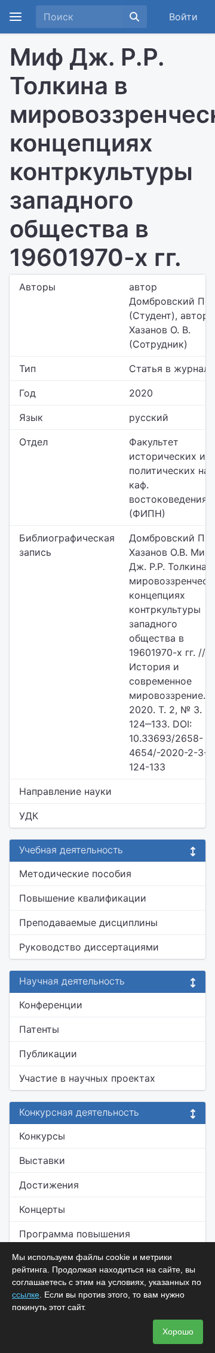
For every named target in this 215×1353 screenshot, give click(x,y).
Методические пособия (75, 874)
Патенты (39, 1029)
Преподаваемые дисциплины (88, 922)
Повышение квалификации (82, 898)
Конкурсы (42, 1136)
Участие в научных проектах (87, 1078)
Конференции (50, 1005)
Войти (183, 17)
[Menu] (15, 16)
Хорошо (178, 1331)
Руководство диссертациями (89, 947)
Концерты (42, 1209)
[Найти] (134, 16)
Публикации (48, 1054)
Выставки (42, 1160)
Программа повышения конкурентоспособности (77, 1241)
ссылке (25, 1294)
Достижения (49, 1185)
